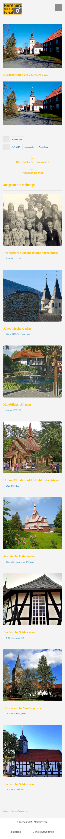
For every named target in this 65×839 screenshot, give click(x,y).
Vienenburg (43, 147)
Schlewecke (10, 638)
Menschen (10, 258)
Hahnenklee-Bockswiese (15, 562)
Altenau (9, 410)
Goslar (8, 334)
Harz (17, 486)
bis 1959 (18, 258)
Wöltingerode (20, 714)
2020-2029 (16, 147)
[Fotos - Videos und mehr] (12, 9)
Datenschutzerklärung (43, 831)
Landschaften (29, 147)
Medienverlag (40, 822)
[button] (58, 7)
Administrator (17, 139)
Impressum (15, 831)
